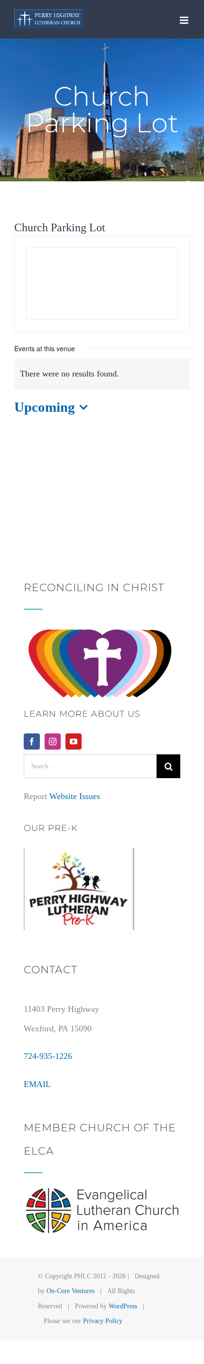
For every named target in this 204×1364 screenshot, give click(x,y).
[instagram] (53, 741)
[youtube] (73, 741)
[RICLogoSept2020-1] (102, 628)
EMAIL (37, 1084)
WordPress (123, 1306)
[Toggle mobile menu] (185, 20)
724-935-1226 (48, 1056)
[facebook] (32, 741)
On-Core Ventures (70, 1291)
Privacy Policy (102, 1320)
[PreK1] (79, 852)
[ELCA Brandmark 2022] (102, 1191)
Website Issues (74, 796)
